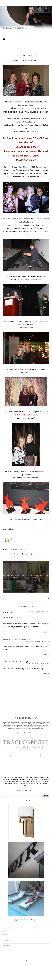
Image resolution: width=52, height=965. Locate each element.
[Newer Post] (3, 599)
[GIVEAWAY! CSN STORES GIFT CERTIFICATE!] (26, 839)
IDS (6, 549)
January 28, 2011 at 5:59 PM (38, 612)
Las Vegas (14, 549)
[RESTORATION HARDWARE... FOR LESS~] (26, 877)
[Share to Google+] (38, 554)
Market (23, 549)
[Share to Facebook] (13, 554)
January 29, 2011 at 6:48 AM (37, 663)
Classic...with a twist (14, 662)
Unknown (8, 612)
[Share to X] (30, 554)
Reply (46, 632)
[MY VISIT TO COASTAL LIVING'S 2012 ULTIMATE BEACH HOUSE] (26, 916)
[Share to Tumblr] (34, 554)
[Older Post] (48, 599)
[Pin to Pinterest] (22, 554)
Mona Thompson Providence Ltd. (20, 639)
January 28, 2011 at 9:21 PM (38, 641)
